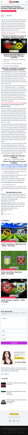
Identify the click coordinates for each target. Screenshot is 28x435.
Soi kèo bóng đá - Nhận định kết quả (8, 10)
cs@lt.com (6, 374)
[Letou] (14, 2)
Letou (13, 430)
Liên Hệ (5, 432)
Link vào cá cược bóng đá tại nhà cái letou (11, 103)
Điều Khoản (10, 432)
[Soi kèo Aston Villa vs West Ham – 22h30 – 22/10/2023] (14, 260)
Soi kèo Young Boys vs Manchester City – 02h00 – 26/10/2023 (13, 245)
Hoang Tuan (9, 15)
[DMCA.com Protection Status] (14, 414)
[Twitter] (14, 421)
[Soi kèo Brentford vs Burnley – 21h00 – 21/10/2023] (14, 288)
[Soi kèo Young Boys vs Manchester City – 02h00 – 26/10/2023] (14, 232)
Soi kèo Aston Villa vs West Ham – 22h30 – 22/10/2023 (12, 273)
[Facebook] (10, 421)
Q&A (14, 432)
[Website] (18, 421)
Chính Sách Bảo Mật (20, 432)
